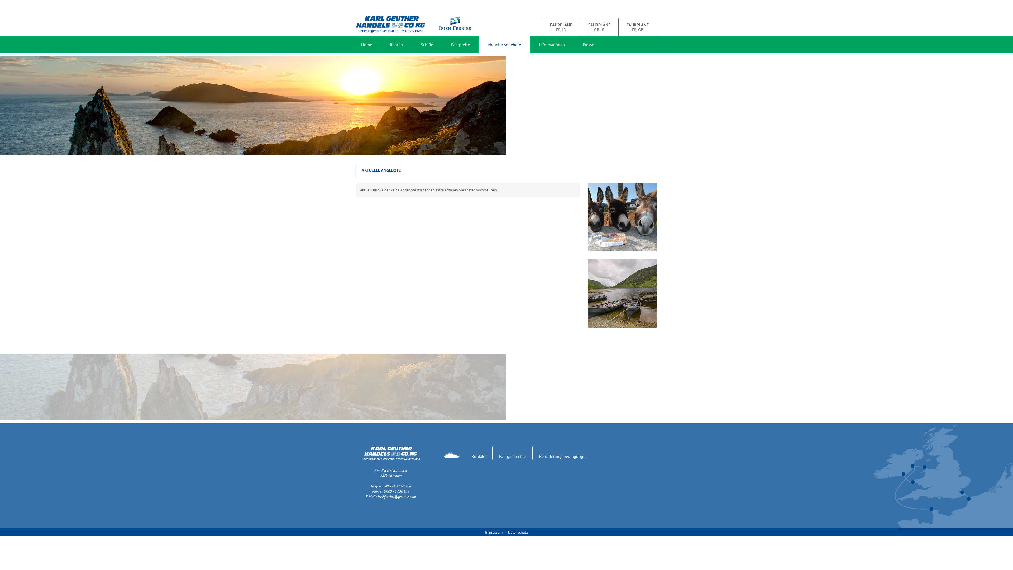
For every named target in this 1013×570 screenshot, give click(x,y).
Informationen (552, 44)
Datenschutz (518, 532)
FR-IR (561, 27)
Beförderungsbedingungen (563, 456)
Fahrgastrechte (512, 456)
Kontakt (479, 456)
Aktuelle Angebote (504, 44)
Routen (396, 44)
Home (366, 44)
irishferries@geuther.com (397, 496)
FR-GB (638, 27)
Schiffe (427, 44)
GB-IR (599, 27)
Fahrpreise (460, 44)
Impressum (494, 532)
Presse (588, 44)
